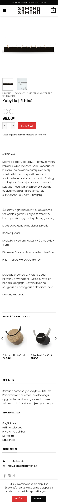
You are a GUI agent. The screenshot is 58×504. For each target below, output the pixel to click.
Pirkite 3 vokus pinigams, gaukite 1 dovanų (29, 2)
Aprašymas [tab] (8, 154)
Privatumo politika (13, 431)
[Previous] (7, 49)
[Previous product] (11, 111)
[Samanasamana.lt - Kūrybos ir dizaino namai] (29, 10)
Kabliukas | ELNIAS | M (13, 355)
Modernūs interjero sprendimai (30, 134)
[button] (4, 10)
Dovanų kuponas (13, 294)
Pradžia (6, 93)
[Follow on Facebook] (4, 476)
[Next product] (5, 111)
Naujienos (8, 440)
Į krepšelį (27, 125)
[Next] (50, 49)
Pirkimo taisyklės (12, 427)
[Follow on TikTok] (13, 476)
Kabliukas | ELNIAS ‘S (41, 355)
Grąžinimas (9, 423)
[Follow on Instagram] (9, 476)
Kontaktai (8, 436)
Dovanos (20, 93)
